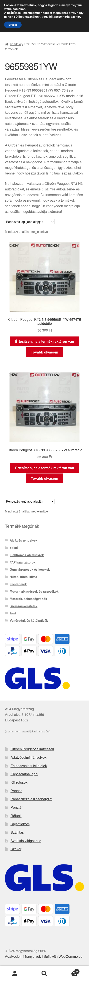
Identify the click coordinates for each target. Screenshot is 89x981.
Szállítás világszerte (26, 840)
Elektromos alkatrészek (27, 555)
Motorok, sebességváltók (28, 598)
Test (13, 613)
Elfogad (12, 24)
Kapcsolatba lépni (24, 773)
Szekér (16, 848)
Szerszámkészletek (23, 606)
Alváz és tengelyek (23, 540)
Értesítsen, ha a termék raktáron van (44, 341)
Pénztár (16, 807)
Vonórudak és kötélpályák (29, 620)
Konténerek (18, 584)
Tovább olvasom (44, 352)
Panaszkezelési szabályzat (31, 798)
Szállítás (17, 832)
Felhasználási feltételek (29, 765)
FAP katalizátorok (22, 562)
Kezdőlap (16, 44)
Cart (68, 970)
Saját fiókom (20, 823)
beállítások (14, 13)
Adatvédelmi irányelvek (28, 757)
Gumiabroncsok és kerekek (30, 569)
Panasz (16, 790)
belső (14, 547)
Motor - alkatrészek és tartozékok (34, 591)
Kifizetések (19, 782)
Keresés (44, 973)
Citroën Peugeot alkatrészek (32, 748)
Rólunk (16, 815)
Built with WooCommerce (63, 956)
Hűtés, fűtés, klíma (23, 577)
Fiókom (15, 973)
